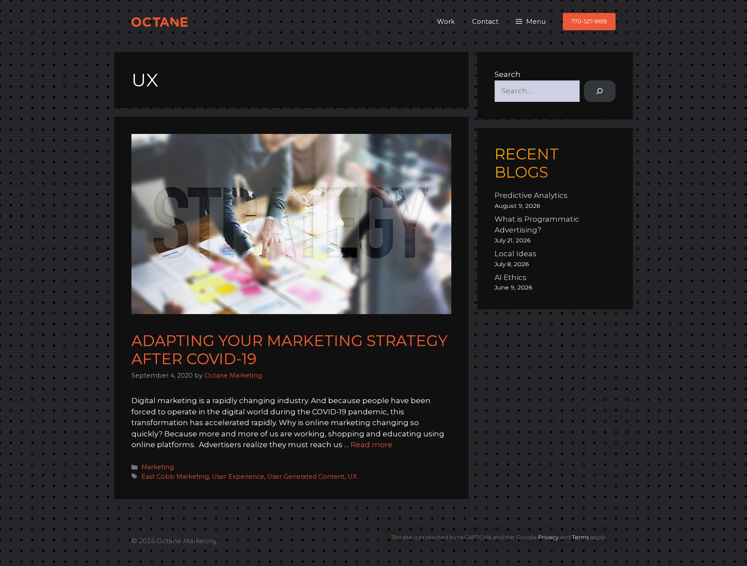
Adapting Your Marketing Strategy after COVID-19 (289, 349)
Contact (485, 21)
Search (507, 74)
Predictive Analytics (531, 195)
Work (446, 21)
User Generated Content (306, 476)
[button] (530, 22)
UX (352, 476)
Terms (580, 537)
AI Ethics (511, 277)
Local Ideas (515, 253)
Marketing (157, 467)
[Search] (600, 91)
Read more (372, 444)
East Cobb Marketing (175, 476)
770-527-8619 (589, 21)
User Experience (238, 476)
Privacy (548, 537)
